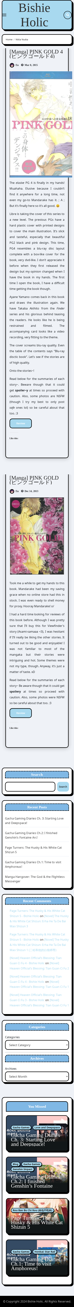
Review (20, 423)
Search (37, 774)
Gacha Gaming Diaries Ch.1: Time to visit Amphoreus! (35, 1263)
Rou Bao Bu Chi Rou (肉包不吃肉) (32, 1210)
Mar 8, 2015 (31, 65)
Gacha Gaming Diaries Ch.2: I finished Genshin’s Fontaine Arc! (35, 1183)
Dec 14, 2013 (31, 491)
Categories (12, 1037)
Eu (17, 65)
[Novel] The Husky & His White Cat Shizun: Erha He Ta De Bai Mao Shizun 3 (39, 921)
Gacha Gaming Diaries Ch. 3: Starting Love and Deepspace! (35, 1139)
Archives (11, 1069)
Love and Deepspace (47, 1127)
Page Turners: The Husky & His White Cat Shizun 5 (37, 1222)
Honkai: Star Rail (44, 1251)
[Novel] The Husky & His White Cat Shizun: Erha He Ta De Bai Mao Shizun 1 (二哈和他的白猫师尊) (39, 945)
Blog (15, 1164)
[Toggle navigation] (4, 15)
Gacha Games (21, 1127)
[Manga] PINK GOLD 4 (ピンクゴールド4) (36, 54)
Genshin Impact (22, 1169)
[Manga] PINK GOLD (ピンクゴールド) (34, 480)
